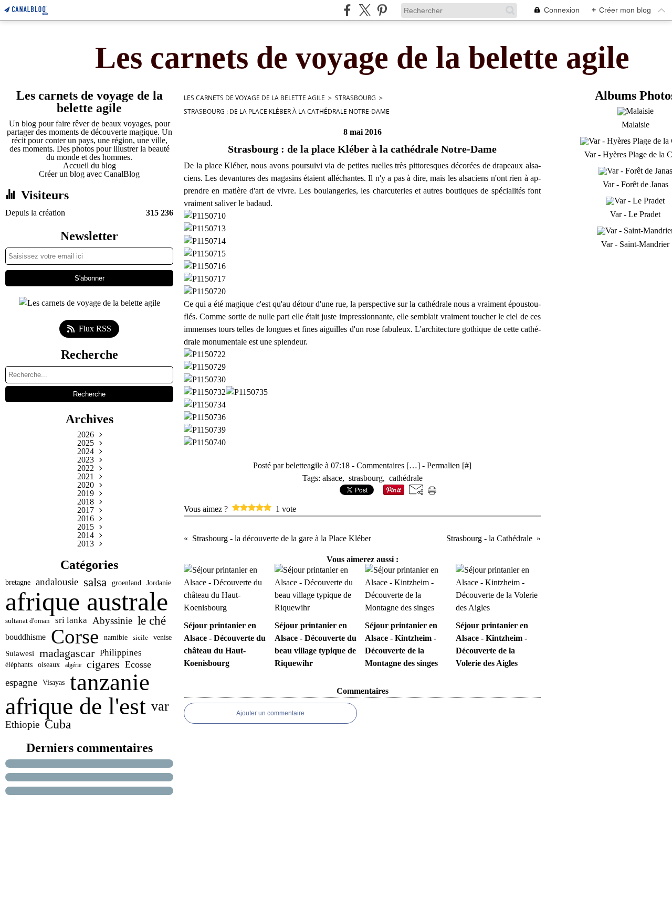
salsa (95, 582)
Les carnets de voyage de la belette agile (254, 97)
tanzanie (110, 682)
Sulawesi (19, 653)
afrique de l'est (75, 706)
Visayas (54, 682)
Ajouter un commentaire (270, 713)
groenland (126, 582)
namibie (116, 637)
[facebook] (347, 10)
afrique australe (86, 601)
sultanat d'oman (27, 620)
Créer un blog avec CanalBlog (89, 173)
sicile (140, 637)
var (160, 706)
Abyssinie (112, 621)
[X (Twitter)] (364, 10)
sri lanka (71, 620)
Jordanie (158, 582)
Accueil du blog (89, 165)
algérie (73, 665)
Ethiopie (22, 724)
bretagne (17, 582)
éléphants (19, 665)
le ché (152, 621)
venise (162, 637)
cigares (103, 665)
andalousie (57, 582)
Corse (75, 637)
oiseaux (49, 665)
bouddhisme (25, 637)
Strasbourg (355, 97)
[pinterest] (381, 10)
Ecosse (138, 665)
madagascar (66, 653)
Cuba (58, 724)
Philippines (121, 653)
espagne (21, 683)
